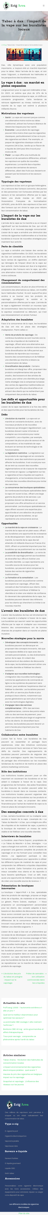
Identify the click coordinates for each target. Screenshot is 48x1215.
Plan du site (24, 1213)
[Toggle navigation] (43, 5)
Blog (5, 45)
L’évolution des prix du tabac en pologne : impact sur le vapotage (12, 978)
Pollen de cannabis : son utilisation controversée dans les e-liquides (35, 978)
